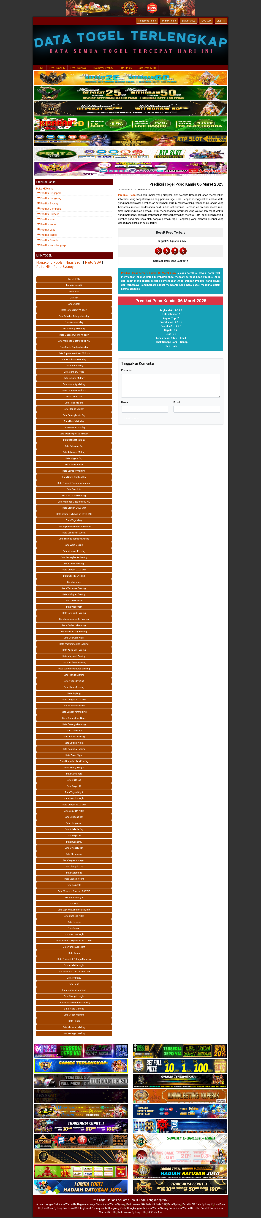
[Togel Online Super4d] (130, 108)
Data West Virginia (74, 545)
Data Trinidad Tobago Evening (74, 538)
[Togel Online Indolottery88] (180, 1126)
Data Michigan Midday (74, 1033)
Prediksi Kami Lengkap (53, 245)
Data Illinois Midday (74, 421)
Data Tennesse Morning (74, 990)
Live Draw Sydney (103, 68)
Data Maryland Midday (74, 1027)
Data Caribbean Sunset (74, 532)
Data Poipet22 (74, 977)
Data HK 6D (125, 68)
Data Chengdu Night (74, 996)
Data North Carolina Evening (74, 761)
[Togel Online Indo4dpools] (81, 1186)
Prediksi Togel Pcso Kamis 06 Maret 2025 (186, 184)
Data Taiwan (74, 928)
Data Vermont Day (74, 365)
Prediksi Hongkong (50, 198)
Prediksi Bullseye (49, 214)
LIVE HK (221, 20)
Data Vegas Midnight (74, 860)
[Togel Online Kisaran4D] (130, 123)
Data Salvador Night (74, 798)
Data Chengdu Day (74, 866)
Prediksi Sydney (49, 203)
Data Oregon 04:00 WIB (74, 507)
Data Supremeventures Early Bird (74, 909)
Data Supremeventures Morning (74, 1002)
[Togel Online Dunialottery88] (180, 1096)
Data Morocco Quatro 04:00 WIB (74, 501)
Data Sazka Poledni (74, 878)
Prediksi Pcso (126, 195)
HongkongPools (136, 1208)
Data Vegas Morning (74, 1014)
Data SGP (74, 291)
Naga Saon (73, 262)
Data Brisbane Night (74, 934)
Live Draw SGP (78, 68)
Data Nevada (74, 922)
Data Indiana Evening (74, 736)
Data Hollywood (74, 823)
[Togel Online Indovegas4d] (180, 1186)
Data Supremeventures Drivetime (74, 526)
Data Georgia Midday (74, 328)
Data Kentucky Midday (74, 384)
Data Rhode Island (74, 402)
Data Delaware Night (74, 637)
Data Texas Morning (74, 1008)
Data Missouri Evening (74, 705)
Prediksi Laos (47, 229)
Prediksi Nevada (49, 240)
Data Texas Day (74, 396)
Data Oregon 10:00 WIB (74, 699)
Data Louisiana (74, 730)
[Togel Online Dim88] (130, 93)
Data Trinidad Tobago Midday (74, 316)
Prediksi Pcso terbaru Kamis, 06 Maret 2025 (148, 273)
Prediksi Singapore (50, 193)
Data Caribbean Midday (74, 359)
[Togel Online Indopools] (180, 1156)
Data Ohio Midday (74, 322)
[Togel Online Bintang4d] (81, 1126)
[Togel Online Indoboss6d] (180, 1050)
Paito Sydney (63, 267)
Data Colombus (74, 872)
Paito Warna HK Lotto (188, 1208)
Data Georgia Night (74, 767)
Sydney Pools (169, 20)
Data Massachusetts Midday (74, 334)
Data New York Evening (74, 613)
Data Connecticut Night (74, 718)
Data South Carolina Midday (74, 347)
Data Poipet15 (74, 835)
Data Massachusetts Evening (74, 619)
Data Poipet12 (74, 786)
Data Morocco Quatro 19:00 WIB (74, 891)
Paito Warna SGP (135, 1204)
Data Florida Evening (74, 675)
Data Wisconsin (74, 606)
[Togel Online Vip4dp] (180, 1081)
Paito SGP (93, 262)
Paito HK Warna (44, 188)
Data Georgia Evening (74, 576)
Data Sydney (74, 304)
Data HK (74, 297)
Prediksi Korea (48, 224)
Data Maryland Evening (74, 656)
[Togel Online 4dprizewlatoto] (81, 1156)
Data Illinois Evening (74, 687)
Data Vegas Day (74, 520)
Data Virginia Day (74, 458)
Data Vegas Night (74, 792)
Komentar (146, 189)
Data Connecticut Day (74, 440)
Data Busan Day (74, 841)
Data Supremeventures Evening (74, 668)
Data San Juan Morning (74, 495)
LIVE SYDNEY (188, 20)
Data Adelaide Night (74, 965)
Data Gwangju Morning (74, 724)
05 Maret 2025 (128, 189)
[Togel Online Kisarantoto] (130, 139)
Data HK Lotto (208, 1208)
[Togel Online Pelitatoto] (130, 154)
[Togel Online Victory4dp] (81, 1066)
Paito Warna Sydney (114, 1204)
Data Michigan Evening (74, 594)
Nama (124, 402)
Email (176, 402)
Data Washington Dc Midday (74, 433)
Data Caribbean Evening (74, 662)
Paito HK (43, 267)
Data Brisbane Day (74, 817)
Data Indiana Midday (74, 378)
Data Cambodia (74, 773)
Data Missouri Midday (74, 427)
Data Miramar (74, 582)
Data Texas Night (74, 755)
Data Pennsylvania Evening (74, 557)
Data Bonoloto (74, 489)
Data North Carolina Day (74, 477)
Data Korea (74, 953)
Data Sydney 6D (147, 68)
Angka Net (52, 1204)
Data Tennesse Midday (74, 390)
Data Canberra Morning (74, 625)
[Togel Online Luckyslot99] (180, 1066)
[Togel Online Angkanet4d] (180, 1141)
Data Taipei (74, 1021)
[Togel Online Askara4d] (81, 1111)
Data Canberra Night (74, 916)
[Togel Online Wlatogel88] (81, 1141)
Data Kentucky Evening (74, 749)
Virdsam (40, 1204)
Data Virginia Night (74, 742)
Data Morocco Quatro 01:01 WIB (74, 341)
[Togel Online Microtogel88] (81, 1050)
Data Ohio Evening (74, 600)
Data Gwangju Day (74, 847)
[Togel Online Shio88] (180, 1171)
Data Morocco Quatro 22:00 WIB (74, 971)
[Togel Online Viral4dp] (130, 169)
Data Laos (74, 984)
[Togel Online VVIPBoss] (130, 78)
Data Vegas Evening (74, 681)
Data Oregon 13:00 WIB (74, 804)
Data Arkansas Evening (74, 650)
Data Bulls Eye (74, 780)
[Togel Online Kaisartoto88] (81, 1171)
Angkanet (85, 1208)
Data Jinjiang (74, 693)
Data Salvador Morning (74, 470)
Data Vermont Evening (74, 551)
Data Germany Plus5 (74, 371)
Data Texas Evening (74, 563)
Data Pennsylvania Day (74, 415)
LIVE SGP (206, 20)
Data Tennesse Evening (74, 588)
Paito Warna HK (67, 1204)
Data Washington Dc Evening (74, 644)
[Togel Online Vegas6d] (81, 1096)
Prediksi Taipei (48, 234)
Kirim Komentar (131, 418)
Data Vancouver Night (74, 946)
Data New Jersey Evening (74, 631)
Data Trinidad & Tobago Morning (74, 959)
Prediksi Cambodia (50, 208)
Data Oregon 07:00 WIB (74, 569)
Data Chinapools (74, 854)
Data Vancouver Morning (74, 711)
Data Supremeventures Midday (74, 353)
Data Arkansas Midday (74, 452)
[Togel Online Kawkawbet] (81, 1081)
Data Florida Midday (74, 409)
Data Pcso (74, 903)
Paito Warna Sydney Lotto (160, 1208)
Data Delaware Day (74, 446)
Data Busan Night (74, 897)
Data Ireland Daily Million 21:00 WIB (74, 940)
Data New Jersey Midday (74, 310)
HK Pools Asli (155, 1212)
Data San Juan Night (74, 811)
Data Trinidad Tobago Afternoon (74, 483)
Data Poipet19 (74, 885)
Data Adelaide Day (74, 829)
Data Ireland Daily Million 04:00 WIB (74, 514)
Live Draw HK (57, 68)
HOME (40, 68)
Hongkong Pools (147, 20)
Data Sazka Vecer (74, 464)
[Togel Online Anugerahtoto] (180, 1111)
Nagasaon (83, 1204)
